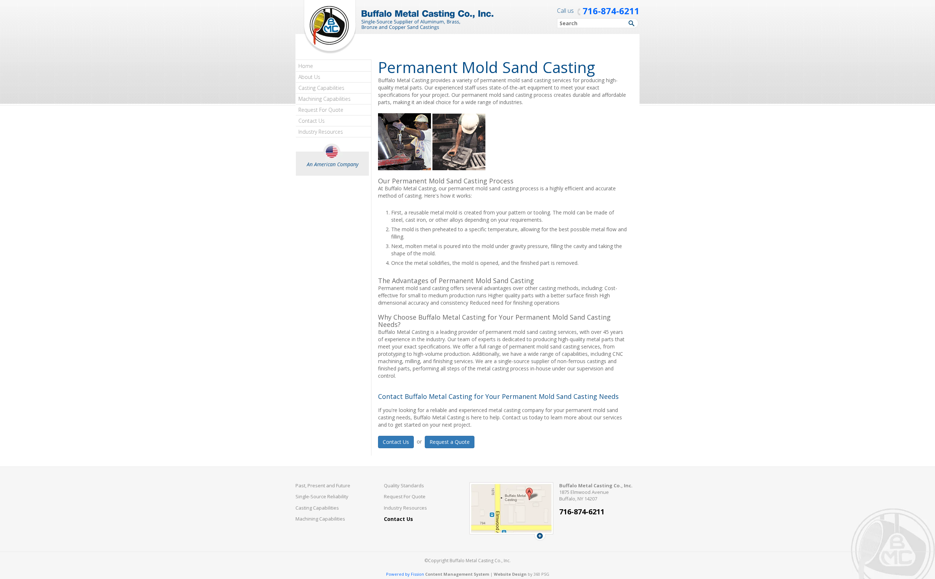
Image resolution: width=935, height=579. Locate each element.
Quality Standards (404, 485)
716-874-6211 (611, 11)
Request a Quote (450, 441)
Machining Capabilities (324, 98)
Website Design (510, 574)
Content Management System (457, 574)
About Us (309, 76)
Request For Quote (320, 109)
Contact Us (311, 120)
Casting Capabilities (321, 87)
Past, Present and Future (322, 485)
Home (305, 65)
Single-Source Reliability (321, 496)
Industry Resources (320, 131)
